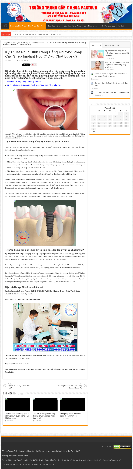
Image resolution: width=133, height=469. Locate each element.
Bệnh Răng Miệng (90, 26)
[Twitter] (110, 446)
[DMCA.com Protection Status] (122, 447)
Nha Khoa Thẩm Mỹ (35, 26)
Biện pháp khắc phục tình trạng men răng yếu (70, 415)
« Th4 (93, 132)
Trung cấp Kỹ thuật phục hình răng (21, 451)
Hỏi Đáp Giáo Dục (108, 26)
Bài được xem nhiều (112, 45)
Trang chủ (5, 25)
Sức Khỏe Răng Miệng (72, 26)
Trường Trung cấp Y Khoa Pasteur (15, 456)
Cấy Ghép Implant (38, 43)
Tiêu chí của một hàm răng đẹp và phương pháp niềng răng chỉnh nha (36, 34)
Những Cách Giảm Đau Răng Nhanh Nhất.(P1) (70, 386)
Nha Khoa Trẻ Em (54, 26)
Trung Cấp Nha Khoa (18, 26)
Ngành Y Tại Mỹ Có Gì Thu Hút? (19, 386)
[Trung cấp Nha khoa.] (66, 13)
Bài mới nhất (96, 45)
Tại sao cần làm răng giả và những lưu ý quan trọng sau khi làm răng (17, 416)
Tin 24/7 (121, 26)
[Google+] (105, 446)
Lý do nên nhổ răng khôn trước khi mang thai (112, 92)
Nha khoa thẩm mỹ (32, 287)
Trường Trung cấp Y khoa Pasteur (17, 291)
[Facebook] (108, 446)
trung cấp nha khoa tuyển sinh (30, 249)
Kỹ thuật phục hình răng (18, 71)
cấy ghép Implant (59, 141)
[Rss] (103, 446)
